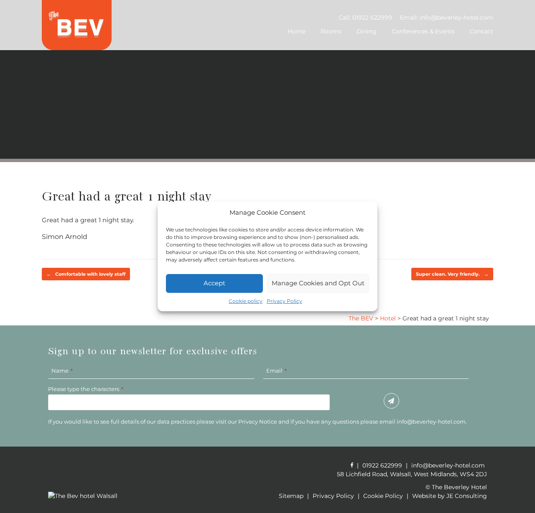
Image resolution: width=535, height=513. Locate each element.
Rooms (331, 31)
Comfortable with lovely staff (85, 274)
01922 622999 (372, 17)
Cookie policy (245, 301)
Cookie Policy (383, 496)
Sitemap (291, 496)
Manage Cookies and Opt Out (318, 283)
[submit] (391, 401)
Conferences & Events (423, 31)
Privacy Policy (284, 301)
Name (62, 370)
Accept (214, 283)
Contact (481, 31)
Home (297, 31)
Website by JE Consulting (449, 496)
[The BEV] (77, 25)
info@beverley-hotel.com (456, 17)
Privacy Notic (256, 421)
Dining (367, 31)
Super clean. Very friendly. (452, 274)
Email (276, 370)
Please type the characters (85, 389)
